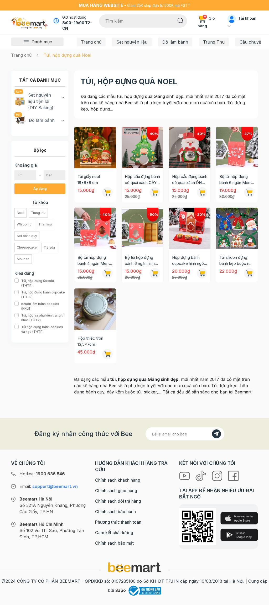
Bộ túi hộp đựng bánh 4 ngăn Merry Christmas (94, 260)
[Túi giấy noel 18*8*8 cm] (95, 147)
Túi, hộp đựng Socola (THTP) (37, 283)
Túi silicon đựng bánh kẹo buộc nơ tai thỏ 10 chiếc (235, 260)
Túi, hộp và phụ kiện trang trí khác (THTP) (43, 317)
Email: (48, 486)
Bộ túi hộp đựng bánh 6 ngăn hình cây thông (140, 260)
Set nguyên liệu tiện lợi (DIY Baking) (40, 101)
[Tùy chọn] (249, 273)
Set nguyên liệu (131, 42)
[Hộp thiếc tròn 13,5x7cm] (95, 309)
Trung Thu (214, 42)
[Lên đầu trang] (259, 600)
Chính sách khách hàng (117, 480)
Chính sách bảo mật (114, 543)
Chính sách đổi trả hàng (118, 501)
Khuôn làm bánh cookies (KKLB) (40, 306)
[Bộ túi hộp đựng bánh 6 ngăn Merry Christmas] (237, 147)
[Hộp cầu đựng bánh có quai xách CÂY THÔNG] (142, 147)
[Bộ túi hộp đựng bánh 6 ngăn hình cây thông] (142, 228)
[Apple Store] (239, 518)
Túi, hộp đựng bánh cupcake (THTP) (43, 294)
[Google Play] (239, 535)
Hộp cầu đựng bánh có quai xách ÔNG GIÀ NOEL (189, 180)
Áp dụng (40, 189)
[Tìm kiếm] (180, 20)
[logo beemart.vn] (134, 567)
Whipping (24, 224)
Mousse (23, 259)
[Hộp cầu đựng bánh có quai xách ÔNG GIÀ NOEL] (189, 147)
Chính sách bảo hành (115, 511)
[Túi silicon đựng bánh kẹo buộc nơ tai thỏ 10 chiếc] (237, 228)
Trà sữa (49, 247)
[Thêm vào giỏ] (107, 192)
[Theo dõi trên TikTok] (201, 475)
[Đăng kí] (216, 434)
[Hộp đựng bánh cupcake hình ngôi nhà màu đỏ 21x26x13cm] (189, 228)
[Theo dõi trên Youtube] (185, 475)
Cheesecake (27, 247)
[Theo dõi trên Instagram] (218, 475)
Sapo (120, 590)
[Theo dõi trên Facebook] (233, 475)
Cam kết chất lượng (114, 532)
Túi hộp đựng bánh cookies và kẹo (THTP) (42, 329)
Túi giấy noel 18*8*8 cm (88, 179)
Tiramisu (45, 224)
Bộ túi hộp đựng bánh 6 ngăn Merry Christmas (236, 180)
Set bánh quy (27, 236)
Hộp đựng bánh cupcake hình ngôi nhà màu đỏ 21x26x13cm (188, 260)
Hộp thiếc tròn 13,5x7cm (90, 341)
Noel (20, 213)
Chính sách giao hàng (116, 490)
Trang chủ (91, 42)
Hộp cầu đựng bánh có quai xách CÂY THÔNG (142, 180)
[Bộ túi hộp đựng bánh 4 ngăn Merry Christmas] (95, 228)
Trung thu (38, 213)
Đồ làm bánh (175, 42)
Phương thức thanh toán (118, 522)
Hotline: (42, 473)
